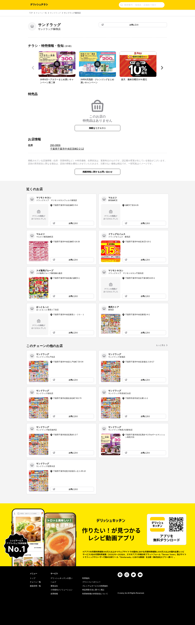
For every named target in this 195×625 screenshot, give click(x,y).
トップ (32, 578)
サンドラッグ (55, 13)
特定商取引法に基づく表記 (93, 590)
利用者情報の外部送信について (95, 594)
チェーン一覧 (41, 13)
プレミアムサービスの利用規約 (95, 586)
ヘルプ (53, 582)
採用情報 (54, 594)
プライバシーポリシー (91, 582)
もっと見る (160, 345)
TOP (31, 13)
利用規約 (86, 578)
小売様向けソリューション (62, 590)
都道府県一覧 (35, 586)
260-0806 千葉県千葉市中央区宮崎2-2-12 (67, 147)
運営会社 (54, 586)
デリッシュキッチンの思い (62, 578)
